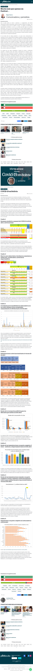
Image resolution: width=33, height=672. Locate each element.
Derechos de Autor (10, 665)
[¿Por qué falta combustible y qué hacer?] (3, 144)
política (2, 163)
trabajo (29, 117)
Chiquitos (18, 113)
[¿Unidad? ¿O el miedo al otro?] (5, 129)
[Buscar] (31, 2)
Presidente (8, 163)
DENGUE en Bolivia (26, 132)
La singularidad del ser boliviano (12, 147)
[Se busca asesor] (3, 152)
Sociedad (2, 6)
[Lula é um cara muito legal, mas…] (16, 129)
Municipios (21, 115)
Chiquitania (13, 113)
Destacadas (4, 115)
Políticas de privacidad (16, 665)
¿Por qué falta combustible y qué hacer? (14, 143)
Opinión (5, 4)
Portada (5, 163)
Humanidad (15, 115)
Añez (4, 113)
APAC (8, 113)
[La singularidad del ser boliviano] (3, 148)
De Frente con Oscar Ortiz (14, 670)
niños (30, 115)
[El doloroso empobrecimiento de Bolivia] (3, 140)
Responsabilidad (17, 117)
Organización (5, 117)
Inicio (2, 4)
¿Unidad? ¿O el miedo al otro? (5, 132)
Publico (11, 117)
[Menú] (1, 2)
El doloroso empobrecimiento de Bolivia (14, 139)
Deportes (21, 670)
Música (26, 115)
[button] (30, 669)
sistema (24, 163)
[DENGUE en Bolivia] (27, 129)
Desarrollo (28, 113)
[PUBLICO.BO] (6, 2)
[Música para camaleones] (3, 156)
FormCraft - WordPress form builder (16, 661)
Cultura (23, 113)
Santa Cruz (24, 117)
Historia (9, 115)
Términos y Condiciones (22, 665)
